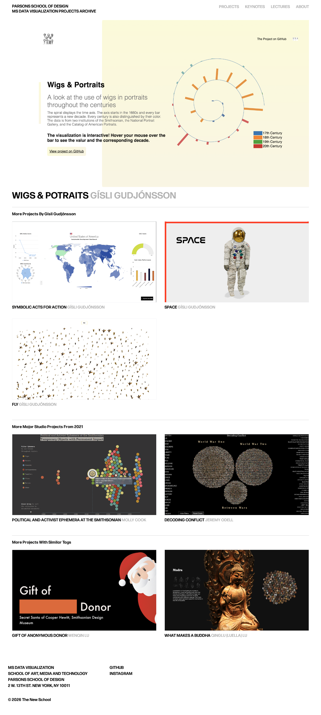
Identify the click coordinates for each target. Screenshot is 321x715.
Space (171, 307)
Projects (229, 7)
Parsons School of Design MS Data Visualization (54, 9)
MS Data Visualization (31, 667)
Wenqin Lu (78, 635)
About (302, 7)
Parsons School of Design (36, 679)
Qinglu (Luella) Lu (229, 635)
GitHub (117, 667)
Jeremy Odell (219, 520)
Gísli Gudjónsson (133, 195)
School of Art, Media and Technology (48, 673)
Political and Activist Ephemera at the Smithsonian (66, 520)
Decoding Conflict (184, 520)
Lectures (280, 7)
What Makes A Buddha (187, 635)
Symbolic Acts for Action (39, 307)
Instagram (121, 673)
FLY (15, 404)
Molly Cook (134, 520)
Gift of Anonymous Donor (39, 635)
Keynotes (255, 7)
